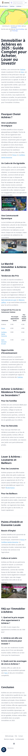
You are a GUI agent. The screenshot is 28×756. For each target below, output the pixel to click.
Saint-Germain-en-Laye (8, 300)
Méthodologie (9, 736)
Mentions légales (9, 739)
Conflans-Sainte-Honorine (4, 334)
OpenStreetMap (20, 29)
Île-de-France (4, 6)
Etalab (19, 26)
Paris (22, 72)
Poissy (14, 155)
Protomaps (15, 30)
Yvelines (12, 6)
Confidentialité (19, 739)
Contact (20, 736)
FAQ (16, 736)
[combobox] (16, 2)
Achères (18, 6)
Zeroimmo (13, 27)
